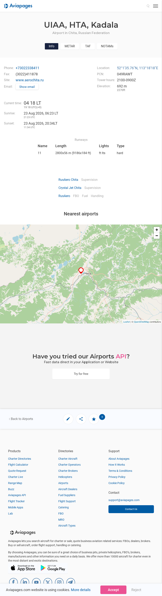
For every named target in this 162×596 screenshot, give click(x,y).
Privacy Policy (116, 477)
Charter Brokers (68, 470)
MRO (61, 519)
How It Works (116, 464)
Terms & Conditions (120, 470)
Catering (63, 507)
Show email (27, 87)
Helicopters (65, 477)
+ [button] (156, 229)
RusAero (64, 196)
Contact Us (131, 509)
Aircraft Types (66, 525)
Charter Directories (19, 458)
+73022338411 (27, 68)
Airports (63, 483)
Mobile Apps (15, 507)
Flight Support (67, 501)
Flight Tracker (16, 501)
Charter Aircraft (67, 458)
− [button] (156, 235)
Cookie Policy (116, 483)
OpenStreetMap (141, 321)
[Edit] (68, 419)
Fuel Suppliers (66, 495)
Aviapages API (17, 495)
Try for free (81, 374)
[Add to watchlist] (94, 419)
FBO (61, 513)
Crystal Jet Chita (69, 188)
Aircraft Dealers (67, 489)
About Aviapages (118, 458)
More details (80, 590)
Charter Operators (69, 464)
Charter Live (15, 477)
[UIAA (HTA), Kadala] (81, 270)
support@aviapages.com (123, 500)
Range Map (15, 483)
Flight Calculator (18, 464)
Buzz (11, 489)
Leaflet (126, 321)
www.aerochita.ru (30, 80)
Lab (10, 513)
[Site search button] (148, 6)
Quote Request (17, 470)
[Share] (81, 419)
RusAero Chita (68, 180)
